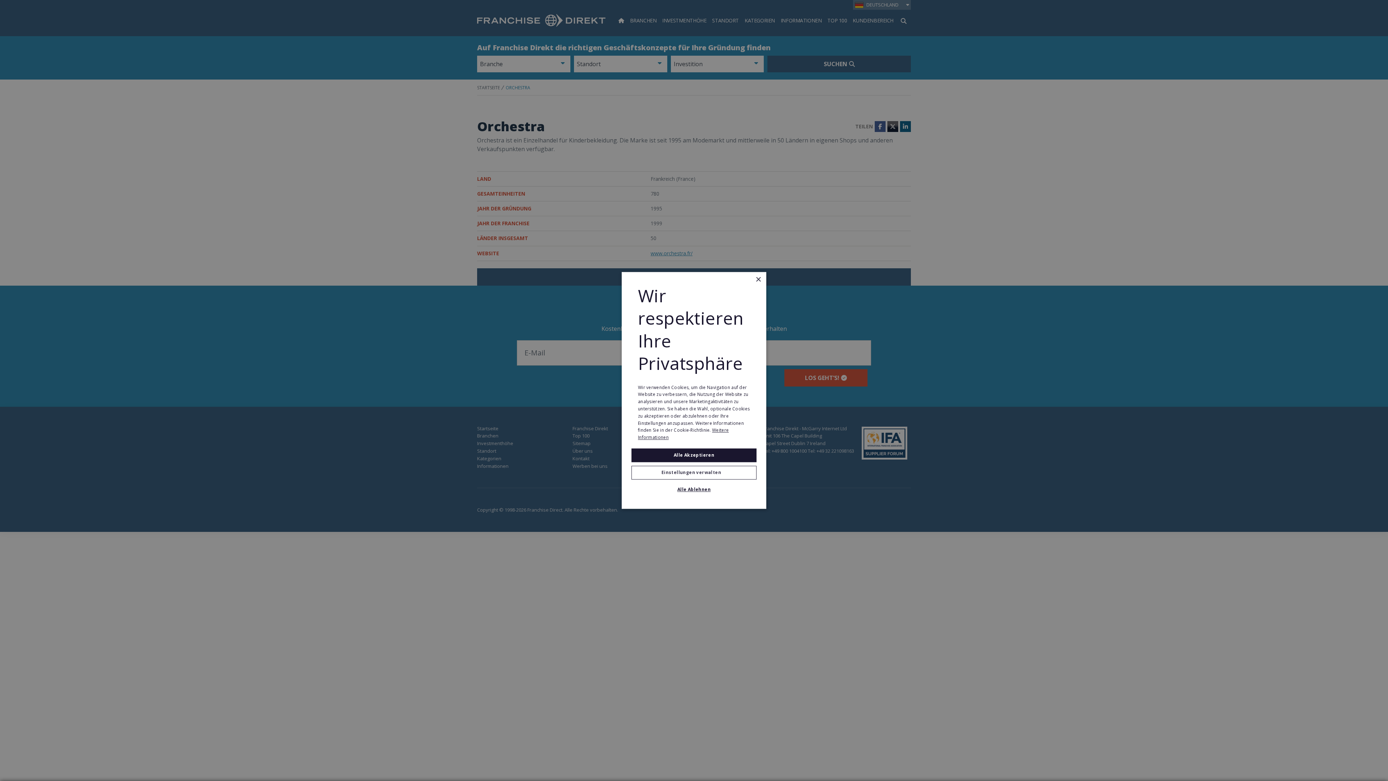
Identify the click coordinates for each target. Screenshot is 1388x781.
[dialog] (694, 390)
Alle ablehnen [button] (694, 490)
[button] (694, 473)
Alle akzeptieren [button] (694, 455)
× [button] (758, 279)
